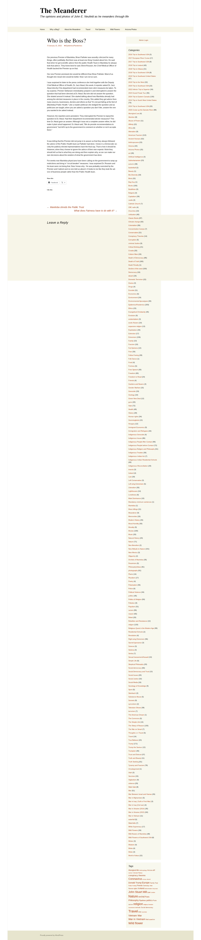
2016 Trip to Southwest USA (138, 54)
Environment (133, 297)
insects (131, 469)
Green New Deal (134, 398)
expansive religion (135, 326)
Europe (145, 882)
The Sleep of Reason (136, 726)
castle (130, 200)
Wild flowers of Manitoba (137, 834)
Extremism (132, 337)
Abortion (131, 117)
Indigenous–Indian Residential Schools (142, 460)
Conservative (133, 232)
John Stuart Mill (137, 891)
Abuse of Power (134, 121)
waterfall (131, 819)
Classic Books (133, 218)
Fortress (131, 366)
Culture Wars (133, 254)
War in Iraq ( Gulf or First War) (139, 801)
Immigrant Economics (136, 427)
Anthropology (143, 870)
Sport (130, 689)
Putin (155, 900)
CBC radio (132, 207)
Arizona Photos (131, 29)
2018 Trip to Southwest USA (138, 72)
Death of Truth (133, 261)
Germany (146, 885)
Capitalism (132, 196)
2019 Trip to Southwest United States (142, 76)
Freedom (131, 373)
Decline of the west (135, 269)
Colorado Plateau (137, 873)
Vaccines (131, 776)
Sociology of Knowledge (137, 686)
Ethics (130, 308)
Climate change (134, 222)
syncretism (132, 704)
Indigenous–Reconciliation (138, 466)
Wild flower (135, 923)
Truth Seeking (133, 762)
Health (130, 409)
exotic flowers (133, 323)
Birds (130, 178)
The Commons (133, 718)
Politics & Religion (134, 599)
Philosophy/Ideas (134, 567)
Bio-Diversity (133, 175)
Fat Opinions (100, 29)
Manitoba (131, 505)
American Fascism (135, 135)
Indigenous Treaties (135, 453)
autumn (131, 164)
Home (42, 29)
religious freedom (148, 904)
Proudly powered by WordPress (51, 935)
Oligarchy (131, 556)
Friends (131, 380)
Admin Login (143, 40)
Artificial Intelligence (135, 157)
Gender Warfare (134, 388)
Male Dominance (134, 498)
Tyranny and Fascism (136, 765)
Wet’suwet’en (150, 919)
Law (129, 477)
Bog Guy (131, 182)
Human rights (133, 416)
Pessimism (132, 563)
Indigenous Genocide (136, 434)
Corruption (132, 240)
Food (130, 362)
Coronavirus (135, 878)
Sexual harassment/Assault (138, 657)
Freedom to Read (134, 377)
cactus (130, 873)
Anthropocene (133, 142)
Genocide (132, 391)
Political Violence (134, 592)
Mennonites (132, 516)
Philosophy (133, 900)
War (129, 790)
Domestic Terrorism (135, 279)
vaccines (144, 912)
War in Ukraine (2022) (136, 812)
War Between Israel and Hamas (140, 794)
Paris (147, 897)
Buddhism (132, 189)
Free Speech (133, 370)
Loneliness (132, 495)
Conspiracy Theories (136, 236)
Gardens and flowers (136, 384)
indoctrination (148, 888)
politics (130, 596)
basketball (132, 168)
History (131, 413)
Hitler (151, 885)
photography (133, 570)
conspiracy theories (137, 875)
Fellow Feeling (132, 885)
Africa (130, 128)
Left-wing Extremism (135, 484)
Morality (131, 527)
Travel (88, 29)
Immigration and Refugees (138, 431)
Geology (131, 395)
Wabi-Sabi (132, 787)
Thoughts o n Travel (135, 733)
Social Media (133, 682)
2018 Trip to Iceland (135, 65)
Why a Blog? (54, 29)
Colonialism (132, 225)
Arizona (131, 146)
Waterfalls (132, 823)
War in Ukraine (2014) (136, 809)
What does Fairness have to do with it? (95, 210)
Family (130, 341)
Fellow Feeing (133, 355)
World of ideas (133, 855)
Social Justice (133, 679)
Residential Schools (135, 632)
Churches (132, 211)
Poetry (130, 581)
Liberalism (132, 487)
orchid (141, 896)
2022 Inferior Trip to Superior (139, 89)
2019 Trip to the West (136, 82)
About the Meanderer (72, 29)
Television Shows (134, 708)
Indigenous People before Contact (141, 445)
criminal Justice (134, 243)
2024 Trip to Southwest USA (138, 106)
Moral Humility (133, 524)
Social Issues (133, 675)
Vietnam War (135, 915)
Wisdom (131, 845)
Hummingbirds (133, 420)
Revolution (132, 635)
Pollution (131, 603)
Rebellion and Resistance (137, 621)
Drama (130, 283)
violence (131, 783)
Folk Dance (132, 359)
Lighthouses (132, 491)
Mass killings (133, 509)
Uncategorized (133, 769)
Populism (131, 607)
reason (131, 614)
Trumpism (132, 751)
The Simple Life (134, 722)
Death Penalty (133, 265)
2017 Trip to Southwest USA (138, 62)
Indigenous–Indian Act (136, 456)
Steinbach (132, 693)
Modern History (134, 520)
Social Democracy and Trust (138, 671)
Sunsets (131, 700)
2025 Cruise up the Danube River (140, 110)
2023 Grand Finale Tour (137, 93)
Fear (130, 352)
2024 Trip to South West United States (142, 100)
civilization (132, 214)
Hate (130, 406)
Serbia (130, 653)
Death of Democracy (136, 258)
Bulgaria (131, 193)
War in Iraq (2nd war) (136, 805)
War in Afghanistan (135, 798)
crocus (144, 879)
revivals (138, 907)
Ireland (131, 473)
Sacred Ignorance (135, 643)
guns (130, 402)
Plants (130, 574)
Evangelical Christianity (136, 312)
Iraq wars (155, 888)
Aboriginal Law (133, 113)
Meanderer (132, 513)
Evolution (131, 315)
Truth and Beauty (134, 758)
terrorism (131, 711)
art (129, 153)
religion (131, 625)
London (153, 892)
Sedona (131, 650)
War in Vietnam (134, 816)
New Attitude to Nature (136, 549)
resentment (131, 907)
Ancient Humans (134, 139)
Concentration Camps (136, 229)
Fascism (131, 344)
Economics (132, 294)
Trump (130, 744)
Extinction (132, 333)
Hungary (131, 424)
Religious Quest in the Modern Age (141, 628)
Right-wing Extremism (136, 639)
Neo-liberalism (133, 545)
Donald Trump (135, 882)
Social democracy (134, 668)
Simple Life (132, 661)
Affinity (130, 124)
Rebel (130, 617)
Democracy (132, 272)
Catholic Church (134, 204)
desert (130, 276)
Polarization (132, 585)
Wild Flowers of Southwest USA (139, 837)
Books (130, 186)
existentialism (133, 319)
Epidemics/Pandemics (74, 46)
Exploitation (132, 330)
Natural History (133, 538)
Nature (130, 542)
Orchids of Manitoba (135, 560)
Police (130, 588)
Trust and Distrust (134, 754)
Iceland (141, 888)
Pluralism (131, 578)
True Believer (133, 740)
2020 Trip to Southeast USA (138, 86)
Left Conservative (134, 480)
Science (131, 646)
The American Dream (136, 715)
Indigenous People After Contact (140, 442)
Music (130, 534)
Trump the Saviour (135, 747)
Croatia (131, 250)
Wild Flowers (115, 29)
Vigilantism (132, 780)
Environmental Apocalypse (138, 301)
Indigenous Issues (135, 438)
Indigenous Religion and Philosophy (141, 449)
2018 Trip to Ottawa (135, 69)
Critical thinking (134, 247)
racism (130, 610)
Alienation (132, 131)
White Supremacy (134, 827)
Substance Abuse (134, 697)
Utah (130, 772)
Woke (130, 848)
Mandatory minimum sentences (140, 502)
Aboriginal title (133, 870)
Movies (131, 531)
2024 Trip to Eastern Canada (139, 97)
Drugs (130, 287)
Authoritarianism (134, 160)
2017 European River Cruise (138, 58)
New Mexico (132, 552)
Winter (130, 841)
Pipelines (142, 900)
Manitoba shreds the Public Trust (65, 207)
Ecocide (131, 290)
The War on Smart (135, 729)
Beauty (131, 171)
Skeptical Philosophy (136, 664)
